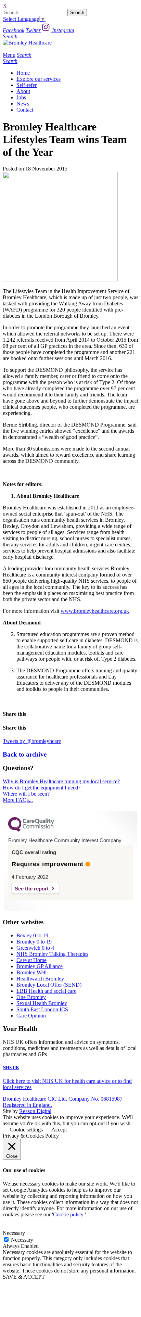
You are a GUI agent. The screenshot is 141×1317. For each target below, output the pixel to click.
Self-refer (26, 85)
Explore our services (38, 79)
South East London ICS (42, 1009)
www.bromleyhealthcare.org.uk (95, 611)
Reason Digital (35, 1111)
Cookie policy (68, 1214)
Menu (9, 55)
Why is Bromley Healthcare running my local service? (61, 781)
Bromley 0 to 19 (34, 942)
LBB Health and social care (46, 991)
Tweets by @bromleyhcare (32, 741)
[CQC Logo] (31, 830)
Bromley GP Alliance (39, 966)
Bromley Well (31, 972)
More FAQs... (18, 800)
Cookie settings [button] (26, 1129)
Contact (24, 110)
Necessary (22, 1240)
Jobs (21, 97)
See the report (32, 888)
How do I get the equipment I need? (41, 787)
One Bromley (31, 997)
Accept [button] (59, 1129)
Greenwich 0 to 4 (35, 948)
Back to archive (25, 754)
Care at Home (31, 960)
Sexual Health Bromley (41, 1003)
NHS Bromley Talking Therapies (52, 954)
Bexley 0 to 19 (32, 935)
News (22, 103)
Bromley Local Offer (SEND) (48, 985)
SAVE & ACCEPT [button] (24, 1277)
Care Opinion (31, 1015)
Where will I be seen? (26, 794)
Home (23, 73)
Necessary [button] (14, 1233)
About (23, 91)
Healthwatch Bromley (40, 979)
